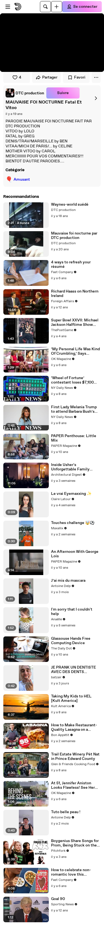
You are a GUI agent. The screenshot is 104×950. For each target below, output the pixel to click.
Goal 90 (58, 899)
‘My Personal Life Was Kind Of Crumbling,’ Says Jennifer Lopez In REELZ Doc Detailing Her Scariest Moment (75, 351)
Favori (79, 77)
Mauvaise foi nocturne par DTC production (74, 235)
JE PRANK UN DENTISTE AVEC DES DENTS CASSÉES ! (73, 669)
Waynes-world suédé (69, 204)
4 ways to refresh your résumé (71, 264)
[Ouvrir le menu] (7, 6)
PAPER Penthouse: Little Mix (73, 438)
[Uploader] (56, 6)
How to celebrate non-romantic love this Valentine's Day (71, 872)
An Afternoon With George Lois (74, 554)
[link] (25, 93)
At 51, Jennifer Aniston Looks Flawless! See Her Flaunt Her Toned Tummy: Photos (74, 785)
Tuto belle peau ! (65, 812)
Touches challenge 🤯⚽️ (73, 523)
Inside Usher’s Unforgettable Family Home (70, 467)
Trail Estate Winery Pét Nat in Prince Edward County (75, 756)
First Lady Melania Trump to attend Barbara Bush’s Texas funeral (74, 409)
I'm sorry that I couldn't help (71, 611)
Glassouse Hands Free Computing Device (70, 640)
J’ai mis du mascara (68, 580)
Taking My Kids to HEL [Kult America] (71, 698)
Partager (49, 77)
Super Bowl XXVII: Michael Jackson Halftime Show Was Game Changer (74, 322)
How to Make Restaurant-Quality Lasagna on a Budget (74, 727)
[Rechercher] (45, 6)
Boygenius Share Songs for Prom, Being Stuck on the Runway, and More (75, 843)
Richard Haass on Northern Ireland (74, 293)
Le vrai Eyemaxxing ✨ (71, 494)
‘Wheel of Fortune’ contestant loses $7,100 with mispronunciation (72, 380)
